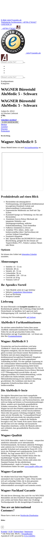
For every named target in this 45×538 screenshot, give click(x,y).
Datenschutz (18, 532)
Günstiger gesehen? (9, 120)
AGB (10, 532)
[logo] (4, 60)
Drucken (4, 129)
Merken (4, 125)
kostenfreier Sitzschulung (22, 292)
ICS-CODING (29, 536)
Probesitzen (5, 131)
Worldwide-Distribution (29, 515)
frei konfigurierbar (31, 148)
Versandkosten (26, 534)
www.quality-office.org (33, 466)
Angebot (4, 127)
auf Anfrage (31, 317)
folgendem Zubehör (29, 254)
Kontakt (4, 532)
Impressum (28, 532)
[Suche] (24, 62)
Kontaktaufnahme (15, 336)
